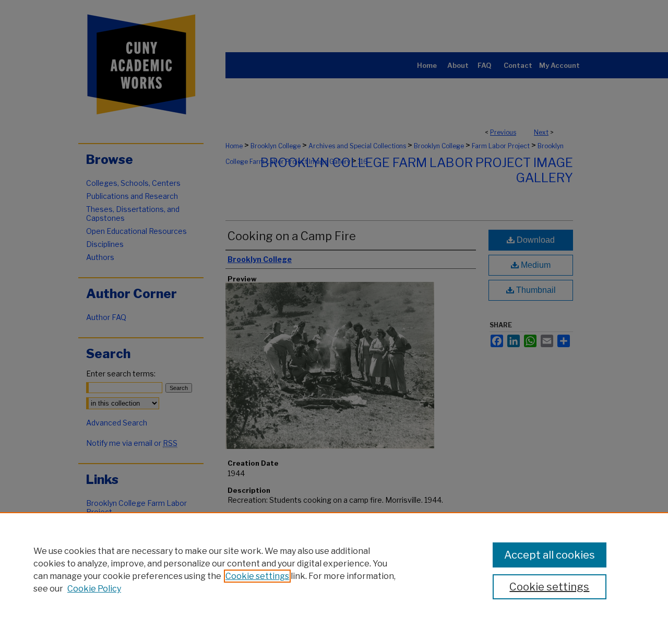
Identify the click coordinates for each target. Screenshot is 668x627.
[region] (334, 569)
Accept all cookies (549, 555)
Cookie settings (257, 576)
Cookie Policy (94, 589)
